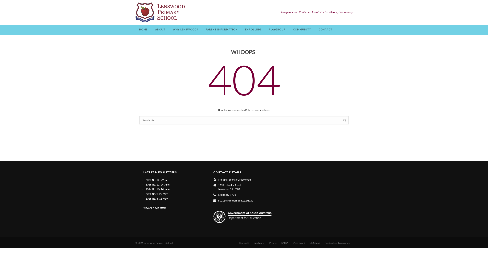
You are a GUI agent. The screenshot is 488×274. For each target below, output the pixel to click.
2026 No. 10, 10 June (157, 189)
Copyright (244, 242)
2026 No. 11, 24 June (157, 184)
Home (143, 29)
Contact (325, 29)
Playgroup (277, 29)
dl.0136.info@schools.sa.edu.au (235, 200)
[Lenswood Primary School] (160, 12)
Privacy (273, 242)
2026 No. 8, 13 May (156, 198)
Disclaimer (259, 242)
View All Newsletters (154, 207)
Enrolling (253, 29)
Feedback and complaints (337, 242)
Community (302, 29)
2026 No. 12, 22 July (157, 180)
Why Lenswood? (185, 29)
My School (315, 242)
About (160, 29)
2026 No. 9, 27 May (156, 193)
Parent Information (222, 29)
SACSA (284, 242)
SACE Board (299, 242)
